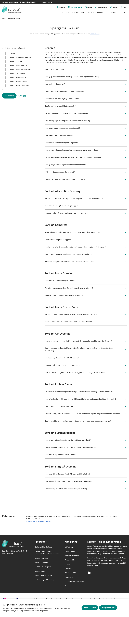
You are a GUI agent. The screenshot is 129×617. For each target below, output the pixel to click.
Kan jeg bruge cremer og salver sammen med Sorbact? (66, 165)
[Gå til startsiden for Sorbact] (12, 9)
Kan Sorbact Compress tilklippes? (58, 239)
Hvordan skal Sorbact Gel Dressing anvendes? (62, 365)
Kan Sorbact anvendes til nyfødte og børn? (61, 143)
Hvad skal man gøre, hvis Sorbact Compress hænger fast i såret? (70, 261)
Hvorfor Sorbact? (78, 12)
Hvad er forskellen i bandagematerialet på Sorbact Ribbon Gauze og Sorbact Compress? (79, 392)
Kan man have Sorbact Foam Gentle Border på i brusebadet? (68, 322)
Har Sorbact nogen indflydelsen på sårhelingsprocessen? (66, 113)
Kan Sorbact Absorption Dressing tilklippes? (62, 206)
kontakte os (94, 34)
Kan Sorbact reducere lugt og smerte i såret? (62, 99)
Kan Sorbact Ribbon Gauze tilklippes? (59, 406)
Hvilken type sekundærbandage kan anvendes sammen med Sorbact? (71, 150)
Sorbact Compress (16, 61)
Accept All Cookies (90, 607)
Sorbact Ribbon (40, 571)
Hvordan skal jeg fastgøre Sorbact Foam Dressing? (64, 295)
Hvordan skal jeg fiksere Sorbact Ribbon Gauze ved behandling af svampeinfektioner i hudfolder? (82, 414)
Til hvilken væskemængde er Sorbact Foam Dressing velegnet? (69, 288)
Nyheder (90, 7)
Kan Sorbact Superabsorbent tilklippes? (60, 455)
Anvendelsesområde (95, 12)
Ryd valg (21, 96)
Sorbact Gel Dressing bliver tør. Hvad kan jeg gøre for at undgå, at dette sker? (75, 372)
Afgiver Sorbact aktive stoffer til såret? (60, 172)
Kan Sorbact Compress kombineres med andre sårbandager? (68, 254)
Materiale (62, 7)
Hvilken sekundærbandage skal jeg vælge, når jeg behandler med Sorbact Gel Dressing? (78, 341)
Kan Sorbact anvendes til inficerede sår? (60, 106)
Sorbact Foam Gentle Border (20, 69)
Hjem (4, 18)
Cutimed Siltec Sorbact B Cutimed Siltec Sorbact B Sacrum (47, 552)
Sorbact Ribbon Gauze (17, 77)
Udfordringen (64, 12)
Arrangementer (103, 7)
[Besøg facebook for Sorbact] (95, 572)
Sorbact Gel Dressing (17, 73)
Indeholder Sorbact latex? (55, 84)
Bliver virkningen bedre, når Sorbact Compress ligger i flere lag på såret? (73, 232)
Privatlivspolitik (70, 573)
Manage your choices (108, 607)
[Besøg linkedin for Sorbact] (89, 572)
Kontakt (115, 7)
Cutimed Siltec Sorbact (43, 547)
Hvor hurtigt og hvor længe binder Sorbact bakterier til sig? (67, 121)
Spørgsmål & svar (76, 7)
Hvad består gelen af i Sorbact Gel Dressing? (62, 358)
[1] (49, 57)
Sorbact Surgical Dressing (19, 85)
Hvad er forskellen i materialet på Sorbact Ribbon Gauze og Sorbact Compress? (75, 247)
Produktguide (111, 12)
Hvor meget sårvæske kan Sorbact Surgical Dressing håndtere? (69, 481)
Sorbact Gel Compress (43, 567)
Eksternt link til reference (35, 521)
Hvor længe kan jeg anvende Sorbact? (59, 135)
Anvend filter (9, 96)
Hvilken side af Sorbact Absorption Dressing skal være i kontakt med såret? (74, 198)
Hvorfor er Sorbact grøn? (54, 69)
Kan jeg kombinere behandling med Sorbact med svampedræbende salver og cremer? (78, 421)
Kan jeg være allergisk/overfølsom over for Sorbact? (65, 179)
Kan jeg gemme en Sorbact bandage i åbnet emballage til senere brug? (72, 77)
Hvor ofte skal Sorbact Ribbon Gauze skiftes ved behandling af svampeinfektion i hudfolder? (80, 399)
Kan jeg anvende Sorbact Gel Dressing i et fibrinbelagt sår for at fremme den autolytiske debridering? (79, 349)
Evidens (122, 12)
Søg (125, 7)
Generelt (12, 53)
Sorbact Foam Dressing (18, 65)
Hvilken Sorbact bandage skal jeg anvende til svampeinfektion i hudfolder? (73, 157)
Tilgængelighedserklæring (74, 581)
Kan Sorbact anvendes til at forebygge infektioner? (64, 91)
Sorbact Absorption (42, 558)
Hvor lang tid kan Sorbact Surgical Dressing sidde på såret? (67, 474)
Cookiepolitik (69, 577)
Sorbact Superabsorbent (18, 81)
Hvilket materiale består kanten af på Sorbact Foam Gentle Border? (71, 314)
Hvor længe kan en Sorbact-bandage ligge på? (62, 128)
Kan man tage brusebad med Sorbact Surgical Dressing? (66, 488)
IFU (72, 586)
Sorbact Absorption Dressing (20, 57)
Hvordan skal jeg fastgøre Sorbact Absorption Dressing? (66, 213)
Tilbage (48, 521)
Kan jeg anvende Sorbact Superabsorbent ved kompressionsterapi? (71, 447)
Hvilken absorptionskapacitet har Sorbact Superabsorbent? (68, 440)
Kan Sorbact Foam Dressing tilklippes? (59, 281)
